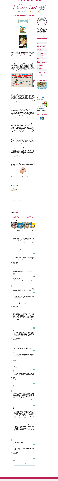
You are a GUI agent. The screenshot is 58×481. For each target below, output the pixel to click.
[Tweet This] (30, 214)
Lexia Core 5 (14, 154)
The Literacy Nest (25, 54)
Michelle (14, 377)
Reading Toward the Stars (17, 326)
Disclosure (39, 0)
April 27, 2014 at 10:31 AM (15, 339)
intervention (40, 65)
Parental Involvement (40, 50)
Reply (34, 276)
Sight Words (40, 55)
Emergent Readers (41, 45)
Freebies (33, 0)
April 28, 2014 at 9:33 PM (16, 301)
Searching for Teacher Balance (17, 367)
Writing (39, 58)
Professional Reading (40, 53)
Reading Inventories (40, 108)
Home (17, 0)
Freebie (43, 46)
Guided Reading (40, 48)
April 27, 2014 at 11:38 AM (15, 361)
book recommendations (41, 62)
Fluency (39, 46)
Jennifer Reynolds (15, 262)
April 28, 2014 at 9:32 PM (16, 279)
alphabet (43, 58)
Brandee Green (15, 452)
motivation (39, 68)
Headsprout (13, 163)
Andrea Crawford (15, 306)
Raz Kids (13, 150)
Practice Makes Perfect (16, 338)
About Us (22, 0)
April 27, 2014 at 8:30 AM (15, 263)
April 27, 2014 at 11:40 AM (15, 378)
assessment (39, 60)
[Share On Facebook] (31, 214)
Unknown (14, 285)
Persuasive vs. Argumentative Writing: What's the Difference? (41, 96)
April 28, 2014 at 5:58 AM (15, 453)
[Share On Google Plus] (32, 214)
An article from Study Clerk (15, 64)
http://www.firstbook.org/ (34, 80)
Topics (27, 0)
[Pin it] (34, 214)
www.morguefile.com (18, 200)
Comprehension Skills (40, 43)
